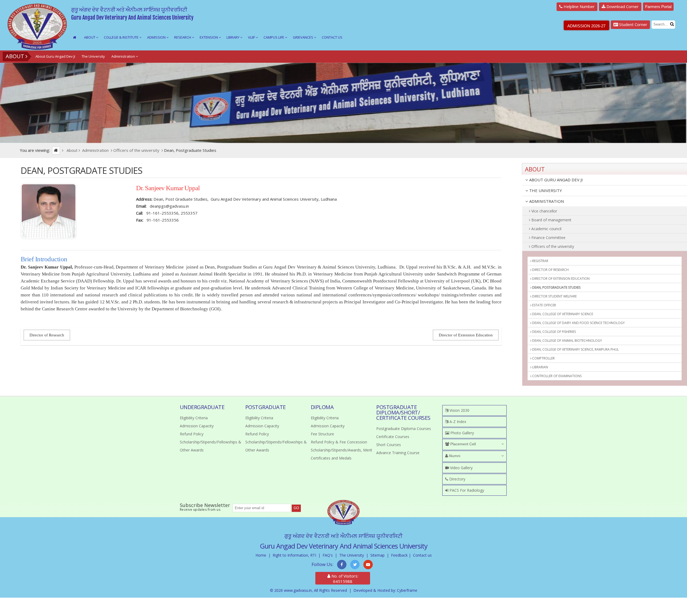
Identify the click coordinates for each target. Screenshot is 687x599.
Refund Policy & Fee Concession (339, 441)
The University (93, 56)
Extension (209, 37)
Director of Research (47, 335)
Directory (456, 479)
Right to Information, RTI (294, 555)
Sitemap (377, 555)
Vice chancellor (543, 211)
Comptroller (543, 358)
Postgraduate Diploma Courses (403, 428)
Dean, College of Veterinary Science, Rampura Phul (575, 349)
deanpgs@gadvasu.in (169, 206)
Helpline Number (578, 6)
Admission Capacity (197, 425)
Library (233, 37)
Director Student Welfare (554, 296)
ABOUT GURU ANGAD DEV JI (555, 179)
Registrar (539, 261)
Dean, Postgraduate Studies (555, 287)
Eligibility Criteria (194, 417)
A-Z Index (457, 421)
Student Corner (632, 24)
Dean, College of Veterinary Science (562, 314)
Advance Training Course (397, 452)
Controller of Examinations (556, 376)
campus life (274, 37)
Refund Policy (191, 433)
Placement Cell (462, 444)
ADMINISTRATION (546, 201)
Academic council (545, 228)
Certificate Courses (392, 436)
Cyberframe (407, 590)
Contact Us (332, 37)
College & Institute (121, 37)
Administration (123, 56)
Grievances (303, 37)
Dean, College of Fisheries (553, 331)
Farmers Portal (658, 6)
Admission (156, 37)
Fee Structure (322, 433)
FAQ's (328, 555)
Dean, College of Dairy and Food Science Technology (578, 323)
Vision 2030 (458, 410)
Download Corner (622, 6)
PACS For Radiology (466, 490)
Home (260, 555)
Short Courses (388, 444)
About (90, 37)
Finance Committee (547, 237)
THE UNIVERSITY (545, 190)
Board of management (550, 219)
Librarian (539, 367)
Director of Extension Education (466, 335)
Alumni (454, 456)
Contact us (422, 555)
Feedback (399, 555)
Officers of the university (552, 246)
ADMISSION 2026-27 (586, 26)
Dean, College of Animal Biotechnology (566, 340)
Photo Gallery (461, 432)
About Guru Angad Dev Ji (55, 56)
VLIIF (252, 37)
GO (296, 508)
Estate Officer (543, 305)
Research (183, 37)
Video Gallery (461, 467)
